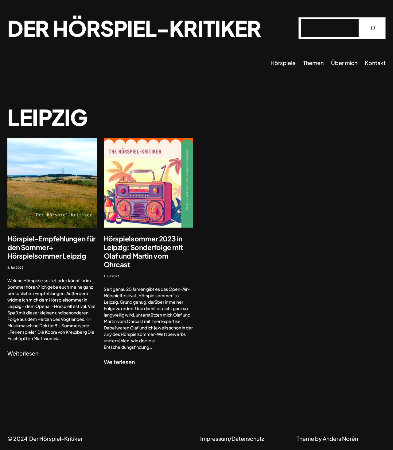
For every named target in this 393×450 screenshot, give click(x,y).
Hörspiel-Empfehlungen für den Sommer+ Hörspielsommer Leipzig (51, 247)
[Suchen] (372, 28)
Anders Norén (340, 438)
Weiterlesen (22, 353)
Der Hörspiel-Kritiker (134, 28)
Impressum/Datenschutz (232, 438)
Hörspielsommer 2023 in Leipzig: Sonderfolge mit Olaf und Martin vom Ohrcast (143, 251)
